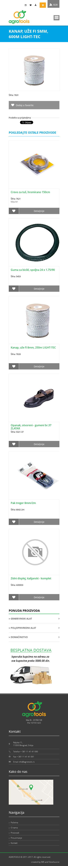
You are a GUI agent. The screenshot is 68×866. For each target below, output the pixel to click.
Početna (13, 822)
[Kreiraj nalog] (26, 5)
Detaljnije (39, 211)
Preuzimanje (15, 837)
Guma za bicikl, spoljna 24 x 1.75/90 (33, 270)
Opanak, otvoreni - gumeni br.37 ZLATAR (31, 426)
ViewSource (54, 862)
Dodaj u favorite (25, 105)
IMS (42, 862)
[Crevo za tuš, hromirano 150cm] (38, 165)
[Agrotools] (19, 23)
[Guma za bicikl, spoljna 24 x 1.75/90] (38, 242)
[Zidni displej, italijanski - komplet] (34, 552)
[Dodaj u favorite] (14, 211)
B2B (55, 4)
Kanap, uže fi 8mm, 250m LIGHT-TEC (33, 347)
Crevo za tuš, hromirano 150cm (30, 192)
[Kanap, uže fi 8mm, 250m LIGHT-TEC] (38, 320)
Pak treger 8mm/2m (23, 503)
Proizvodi (14, 832)
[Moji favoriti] (31, 5)
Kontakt (13, 843)
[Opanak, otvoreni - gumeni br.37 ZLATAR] (38, 398)
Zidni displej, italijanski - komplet (31, 578)
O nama (13, 827)
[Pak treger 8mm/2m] (38, 475)
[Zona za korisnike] (36, 5)
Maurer (14, 201)
